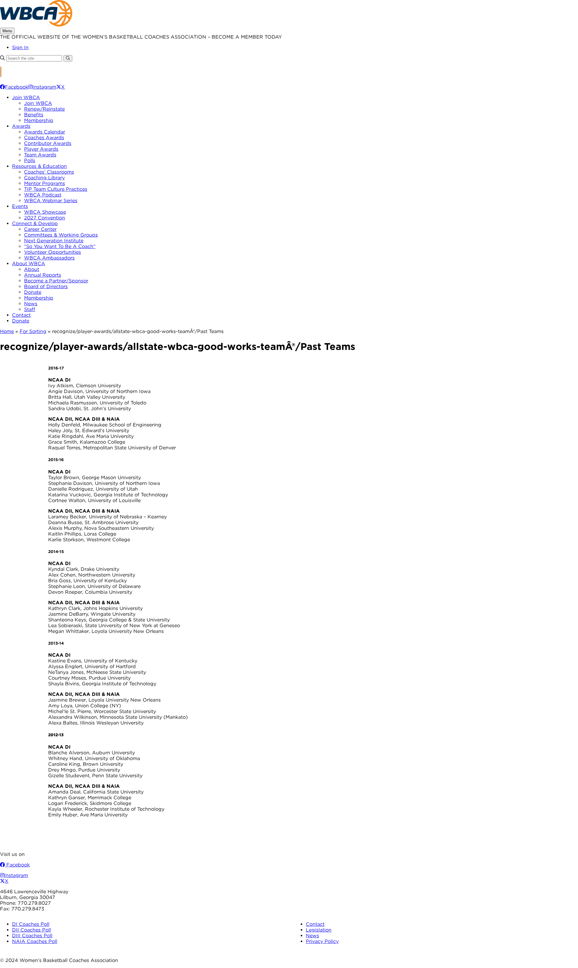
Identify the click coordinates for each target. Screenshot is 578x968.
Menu (7, 31)
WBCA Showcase (45, 212)
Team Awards (40, 155)
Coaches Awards (44, 137)
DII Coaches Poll (31, 930)
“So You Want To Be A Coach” (59, 246)
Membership (38, 120)
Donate (32, 292)
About (31, 269)
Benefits (33, 115)
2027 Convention (44, 218)
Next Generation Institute (53, 241)
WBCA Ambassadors (49, 258)
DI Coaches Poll (30, 924)
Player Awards (41, 149)
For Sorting (33, 331)
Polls (29, 160)
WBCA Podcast (42, 195)
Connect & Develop (35, 223)
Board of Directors (46, 286)
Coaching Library (44, 178)
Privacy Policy (322, 941)
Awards (21, 126)
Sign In (20, 47)
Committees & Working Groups (61, 235)
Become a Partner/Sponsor (56, 281)
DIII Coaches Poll (32, 935)
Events (20, 206)
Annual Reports (42, 275)
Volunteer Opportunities (52, 252)
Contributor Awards (47, 143)
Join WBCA (26, 97)
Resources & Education (39, 166)
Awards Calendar (44, 132)
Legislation (318, 930)
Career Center (40, 229)
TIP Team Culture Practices (55, 189)
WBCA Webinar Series (50, 200)
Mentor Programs (44, 183)
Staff (29, 309)
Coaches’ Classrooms (49, 172)
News (30, 303)
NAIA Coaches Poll (34, 941)
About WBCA (28, 263)
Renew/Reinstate (44, 109)
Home (7, 331)
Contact (21, 315)
